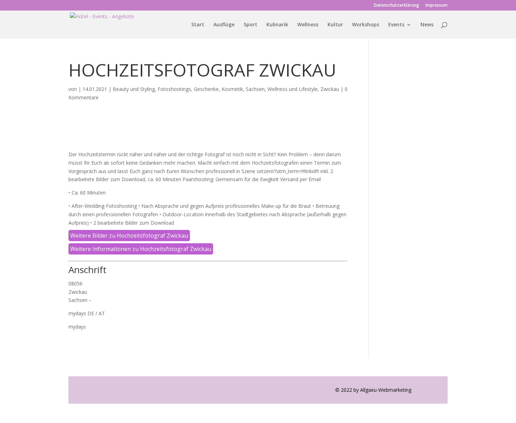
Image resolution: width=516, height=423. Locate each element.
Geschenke (206, 89)
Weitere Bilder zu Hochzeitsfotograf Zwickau (129, 235)
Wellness (307, 25)
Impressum (436, 5)
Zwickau (329, 89)
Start (197, 25)
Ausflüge (223, 25)
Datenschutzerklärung (396, 5)
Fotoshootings (174, 89)
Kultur (335, 25)
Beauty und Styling (134, 89)
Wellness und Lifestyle (292, 89)
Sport (250, 25)
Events (396, 25)
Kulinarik (277, 25)
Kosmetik (232, 89)
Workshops (365, 25)
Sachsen (255, 89)
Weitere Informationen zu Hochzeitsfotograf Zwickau (140, 249)
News (427, 25)
